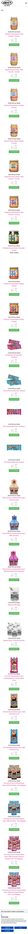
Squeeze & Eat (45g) (14, 605)
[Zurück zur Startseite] (7, 3)
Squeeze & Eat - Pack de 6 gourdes (14, 640)
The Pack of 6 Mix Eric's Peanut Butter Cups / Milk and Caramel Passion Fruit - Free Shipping (14, 892)
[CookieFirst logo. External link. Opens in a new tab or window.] (1, 915)
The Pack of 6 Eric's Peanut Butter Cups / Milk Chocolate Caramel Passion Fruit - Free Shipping (14, 857)
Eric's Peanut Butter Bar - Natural (14, 462)
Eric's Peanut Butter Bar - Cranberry (14, 426)
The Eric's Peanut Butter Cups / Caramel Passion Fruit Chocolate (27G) (14, 678)
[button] (26, 3)
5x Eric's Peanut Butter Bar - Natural (14, 391)
